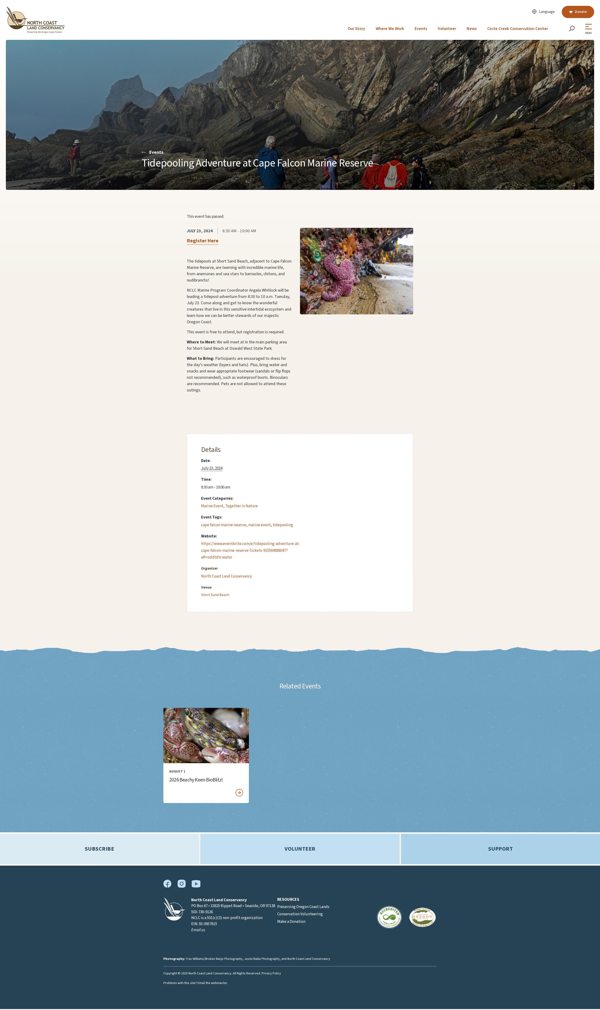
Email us (198, 930)
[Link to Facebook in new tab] (167, 887)
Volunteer (447, 29)
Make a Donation (291, 921)
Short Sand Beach (215, 594)
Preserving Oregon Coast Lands (303, 907)
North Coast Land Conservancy (226, 576)
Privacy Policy (271, 973)
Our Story (356, 29)
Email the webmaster (212, 983)
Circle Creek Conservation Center (517, 29)
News (472, 29)
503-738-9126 (202, 912)
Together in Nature (241, 506)
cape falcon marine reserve (223, 525)
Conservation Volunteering (300, 914)
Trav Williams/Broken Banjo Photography (214, 959)
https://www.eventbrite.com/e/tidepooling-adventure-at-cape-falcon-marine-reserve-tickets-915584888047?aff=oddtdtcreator (250, 550)
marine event (259, 525)
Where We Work (390, 29)
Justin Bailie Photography (262, 959)
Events (421, 29)
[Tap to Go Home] (35, 32)
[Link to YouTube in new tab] (195, 886)
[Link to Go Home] (174, 919)
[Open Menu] (589, 29)
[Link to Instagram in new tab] (181, 887)
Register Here (202, 240)
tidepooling (283, 525)
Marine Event (212, 506)
